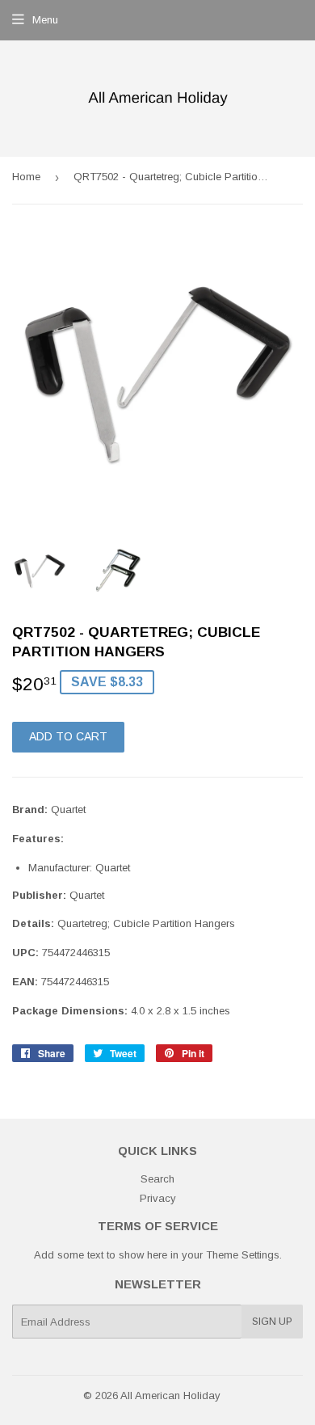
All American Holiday (170, 1395)
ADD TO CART (68, 736)
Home (26, 177)
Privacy (158, 1198)
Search (157, 1179)
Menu (45, 20)
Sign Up (272, 1321)
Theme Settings (242, 1255)
